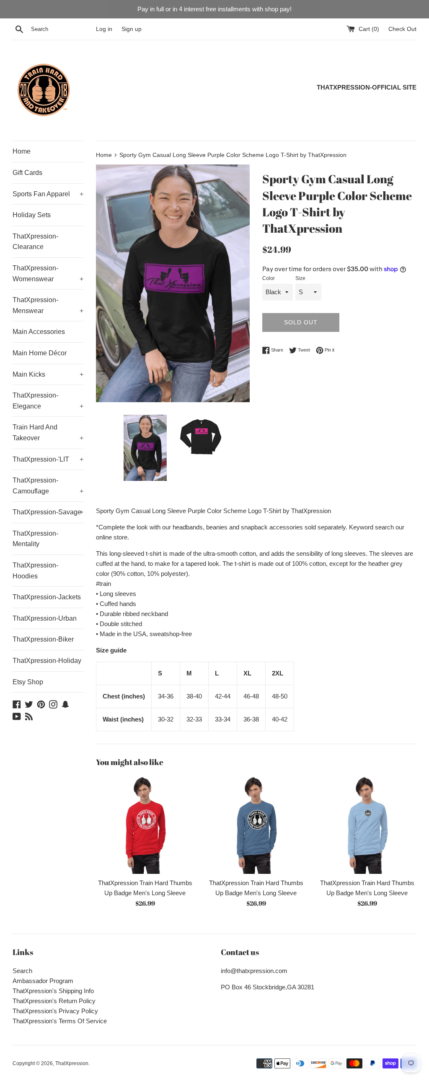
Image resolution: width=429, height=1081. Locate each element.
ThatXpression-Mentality (35, 539)
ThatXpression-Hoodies (35, 571)
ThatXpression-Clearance (35, 242)
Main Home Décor (40, 353)
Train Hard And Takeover (48, 433)
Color (268, 278)
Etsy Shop (28, 682)
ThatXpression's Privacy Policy (55, 1010)
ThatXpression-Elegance (48, 401)
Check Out (402, 29)
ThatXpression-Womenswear (48, 273)
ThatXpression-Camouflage (48, 486)
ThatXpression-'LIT (48, 459)
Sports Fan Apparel (48, 194)
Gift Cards (27, 172)
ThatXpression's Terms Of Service (60, 1021)
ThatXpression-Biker (43, 639)
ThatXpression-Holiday (47, 660)
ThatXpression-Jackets (47, 597)
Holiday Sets (32, 214)
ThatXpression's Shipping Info (53, 990)
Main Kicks (48, 374)
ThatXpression (71, 1063)
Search (22, 970)
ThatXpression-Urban (45, 618)
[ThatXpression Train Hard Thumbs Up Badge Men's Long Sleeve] (145, 824)
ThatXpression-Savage (48, 512)
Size (300, 278)
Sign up (131, 29)
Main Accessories (39, 331)
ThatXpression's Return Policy (54, 1000)
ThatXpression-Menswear (48, 305)
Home (22, 151)
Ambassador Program (43, 980)
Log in (104, 29)
